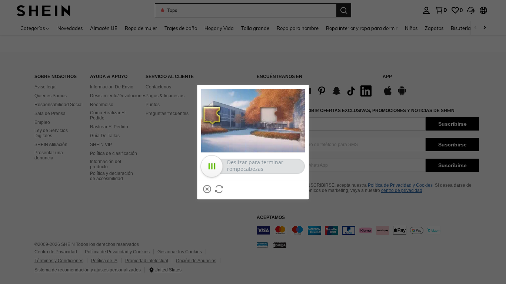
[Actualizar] (219, 189)
